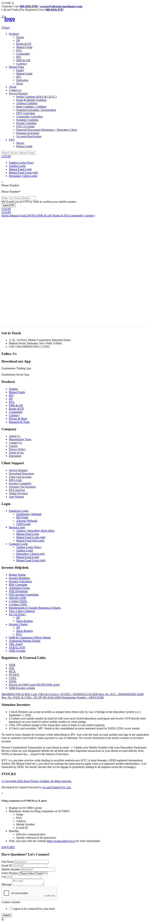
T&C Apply (16, 644)
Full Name (8, 861)
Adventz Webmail (26, 520)
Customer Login (18, 543)
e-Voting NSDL (18, 601)
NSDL (13, 681)
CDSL (13, 678)
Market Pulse (16, 66)
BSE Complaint (18, 584)
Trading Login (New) (21, 162)
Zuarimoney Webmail (28, 514)
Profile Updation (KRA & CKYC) (36, 96)
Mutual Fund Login (20, 169)
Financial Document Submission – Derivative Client (46, 129)
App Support (16, 496)
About (12, 86)
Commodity (23, 53)
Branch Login (17, 527)
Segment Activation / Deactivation (36, 109)
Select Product (10, 873)
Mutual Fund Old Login (30, 540)
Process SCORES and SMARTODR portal (34, 684)
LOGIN (6, 156)
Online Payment (18, 493)
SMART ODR (17, 597)
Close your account (20, 476)
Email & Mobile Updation (31, 100)
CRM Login (23, 524)
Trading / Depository (35, 530)
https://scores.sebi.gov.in (61, 840)
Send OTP (8, 205)
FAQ (12, 139)
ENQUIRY (8, 847)
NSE (12, 668)
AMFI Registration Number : (79, 697)
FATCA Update (25, 126)
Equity (20, 70)
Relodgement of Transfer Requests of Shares (35, 607)
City (3, 876)
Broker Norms (17, 574)
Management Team (20, 439)
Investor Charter (18, 624)
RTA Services (17, 490)
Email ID (7, 865)
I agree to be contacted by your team (34, 908)
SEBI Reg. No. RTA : (114, 694)
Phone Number (10, 185)
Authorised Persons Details (24, 640)
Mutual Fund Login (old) (23, 172)
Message (6, 884)
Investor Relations (19, 578)
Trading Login (17, 165)
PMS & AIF (23, 60)
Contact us (15, 90)
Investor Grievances (20, 581)
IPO (18, 57)
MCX (12, 671)
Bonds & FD (23, 43)
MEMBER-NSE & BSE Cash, (46, 694)
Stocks (20, 37)
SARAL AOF (17, 647)
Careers (13, 446)
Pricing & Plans (18, 418)
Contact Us (15, 442)
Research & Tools (19, 421)
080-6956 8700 (29, 6)
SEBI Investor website (22, 688)
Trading (13, 388)
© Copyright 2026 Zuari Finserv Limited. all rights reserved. (36, 781)
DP (18, 40)
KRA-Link (15, 480)
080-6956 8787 (55, 9)
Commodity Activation (29, 116)
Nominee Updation (27, 119)
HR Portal (22, 517)
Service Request (18, 93)
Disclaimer (15, 455)
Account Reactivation (28, 136)
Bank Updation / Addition (31, 106)
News (19, 83)
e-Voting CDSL (18, 604)
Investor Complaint (20, 483)
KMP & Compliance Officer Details (30, 637)
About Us (14, 436)
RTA (19, 50)
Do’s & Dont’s (17, 614)
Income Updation (26, 123)
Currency (21, 63)
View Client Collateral (22, 611)
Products (14, 33)
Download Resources (21, 473)
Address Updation (26, 103)
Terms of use (16, 452)
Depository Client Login (23, 175)
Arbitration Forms (19, 587)
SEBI (12, 664)
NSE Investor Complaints (24, 594)
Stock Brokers (24, 621)
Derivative (22, 80)
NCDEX (14, 674)
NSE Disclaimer (18, 591)
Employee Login (18, 510)
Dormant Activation (27, 133)
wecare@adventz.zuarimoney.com (61, 6)
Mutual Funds (24, 47)
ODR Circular (17, 650)
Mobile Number (11, 869)
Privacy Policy (17, 449)
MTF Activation (25, 113)
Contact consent (10, 902)
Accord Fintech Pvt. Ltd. (56, 787)
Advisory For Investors (22, 486)
